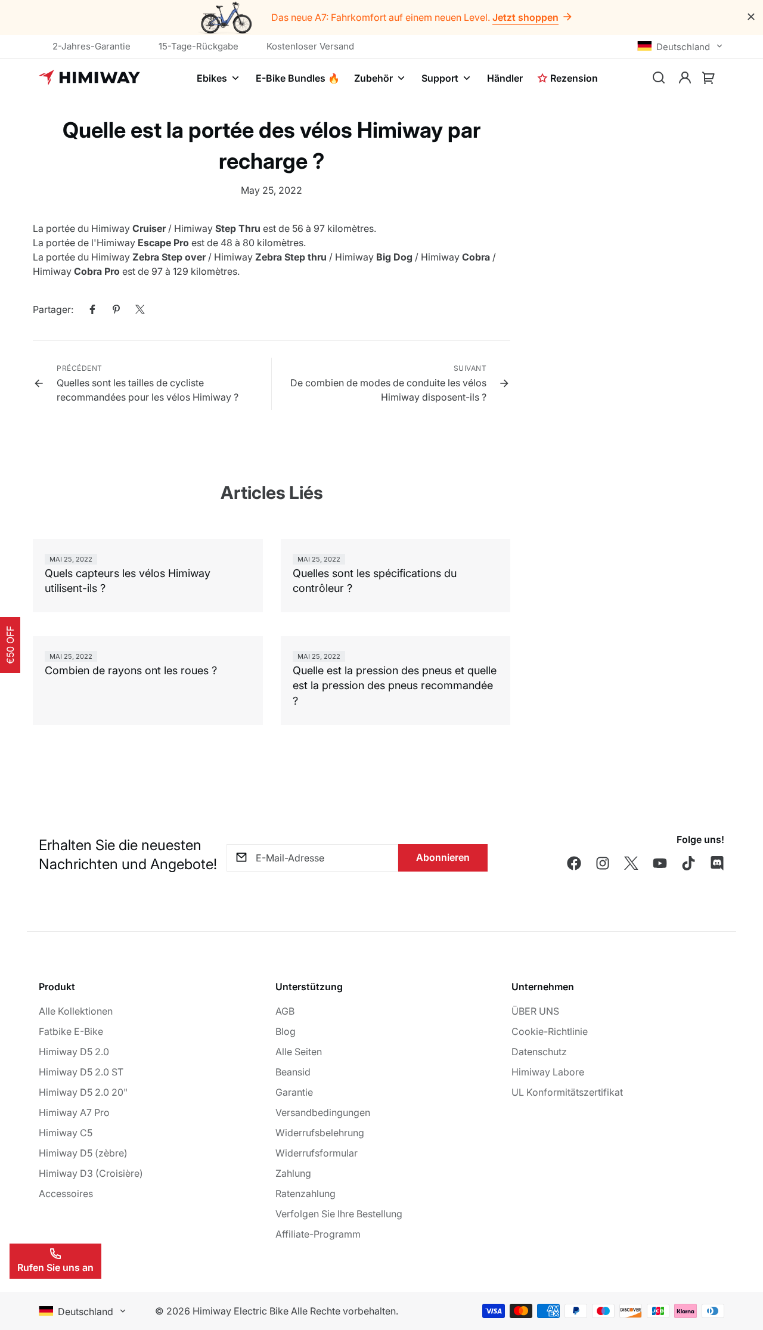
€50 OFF (10, 645)
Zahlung (293, 1173)
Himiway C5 (65, 1133)
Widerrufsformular (316, 1153)
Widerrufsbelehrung (319, 1133)
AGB (284, 1011)
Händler (505, 78)
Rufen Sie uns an (55, 1267)
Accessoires (66, 1193)
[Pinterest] (116, 309)
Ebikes (212, 78)
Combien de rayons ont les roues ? (131, 670)
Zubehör (373, 78)
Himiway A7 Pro (74, 1112)
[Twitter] (140, 309)
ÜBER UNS (535, 1011)
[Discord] (717, 863)
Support (439, 78)
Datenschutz (539, 1052)
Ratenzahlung (305, 1193)
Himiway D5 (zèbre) (83, 1153)
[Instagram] (602, 863)
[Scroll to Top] (739, 1265)
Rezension (574, 78)
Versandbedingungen (322, 1112)
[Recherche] (658, 78)
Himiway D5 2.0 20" (83, 1092)
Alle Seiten (298, 1052)
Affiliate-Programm (318, 1234)
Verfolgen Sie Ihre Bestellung (338, 1214)
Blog (285, 1031)
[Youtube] (660, 863)
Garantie (294, 1092)
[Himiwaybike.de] (89, 78)
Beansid (293, 1072)
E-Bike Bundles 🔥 (298, 78)
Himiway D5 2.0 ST (81, 1072)
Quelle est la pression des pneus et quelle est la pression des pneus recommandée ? (395, 685)
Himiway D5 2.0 (74, 1052)
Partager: (53, 309)
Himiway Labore (547, 1072)
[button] (709, 78)
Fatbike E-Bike (71, 1031)
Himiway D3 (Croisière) (91, 1173)
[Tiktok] (688, 863)
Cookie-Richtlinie (549, 1031)
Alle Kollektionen (76, 1011)
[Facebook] (92, 309)
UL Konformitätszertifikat (567, 1092)
